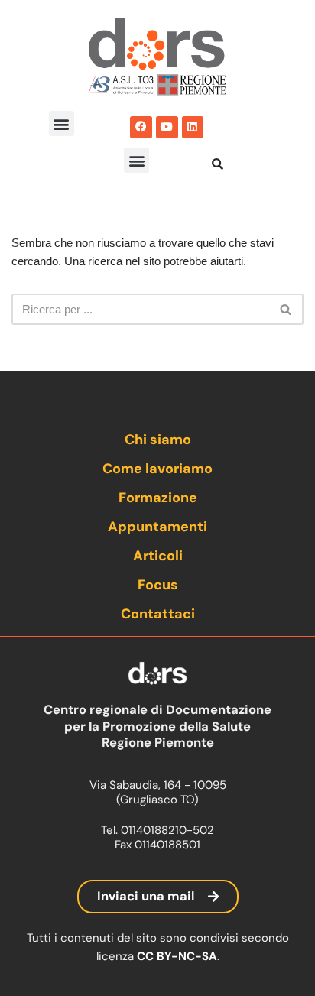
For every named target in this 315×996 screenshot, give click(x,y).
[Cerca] (286, 309)
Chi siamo (158, 439)
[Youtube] (167, 127)
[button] (61, 123)
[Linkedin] (193, 127)
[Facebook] (141, 127)
